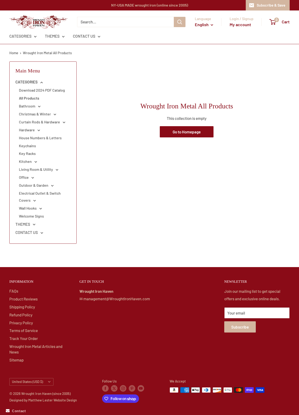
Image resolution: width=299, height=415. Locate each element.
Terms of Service (23, 330)
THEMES (52, 36)
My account (240, 24)
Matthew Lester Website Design (52, 400)
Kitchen (25, 161)
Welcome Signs (31, 216)
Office (24, 177)
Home (13, 53)
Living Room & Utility (36, 169)
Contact (18, 411)
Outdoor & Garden (34, 185)
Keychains (27, 145)
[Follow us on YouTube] (141, 387)
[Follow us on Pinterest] (132, 387)
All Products (29, 98)
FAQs (13, 291)
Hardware (27, 130)
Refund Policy (20, 314)
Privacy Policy (21, 322)
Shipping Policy (22, 306)
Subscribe (240, 327)
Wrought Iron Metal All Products (47, 53)
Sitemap (16, 360)
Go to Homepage (187, 131)
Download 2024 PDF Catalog (42, 90)
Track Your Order (23, 338)
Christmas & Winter (35, 114)
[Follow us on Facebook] (105, 387)
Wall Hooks (28, 208)
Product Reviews (23, 299)
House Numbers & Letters (40, 138)
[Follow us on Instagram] (123, 387)
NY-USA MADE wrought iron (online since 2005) (149, 5)
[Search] (179, 22)
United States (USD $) (27, 382)
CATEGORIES (20, 36)
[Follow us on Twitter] (114, 387)
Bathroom (27, 106)
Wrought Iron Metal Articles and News (35, 349)
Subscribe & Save (271, 5)
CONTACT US (84, 36)
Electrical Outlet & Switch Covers (40, 196)
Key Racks (27, 153)
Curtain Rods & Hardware (40, 122)
